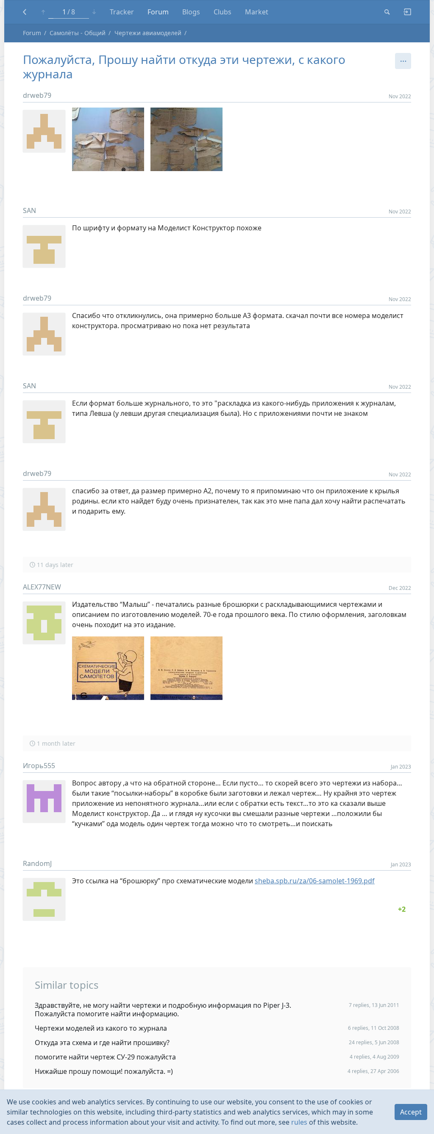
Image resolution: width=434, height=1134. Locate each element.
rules (299, 1122)
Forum (158, 12)
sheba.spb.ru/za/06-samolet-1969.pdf (315, 880)
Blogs (191, 12)
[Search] (387, 11)
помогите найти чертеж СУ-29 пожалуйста (105, 1057)
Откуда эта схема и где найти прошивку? (102, 1042)
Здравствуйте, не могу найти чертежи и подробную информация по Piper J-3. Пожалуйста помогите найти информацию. (163, 1009)
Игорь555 (39, 765)
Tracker (122, 12)
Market (256, 12)
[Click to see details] (401, 909)
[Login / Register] (404, 11)
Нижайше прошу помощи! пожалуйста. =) (104, 1071)
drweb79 (37, 95)
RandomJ (37, 863)
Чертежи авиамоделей (147, 33)
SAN (29, 210)
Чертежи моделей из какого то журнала (101, 1028)
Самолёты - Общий (78, 33)
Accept (411, 1112)
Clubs (222, 12)
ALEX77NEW (42, 587)
